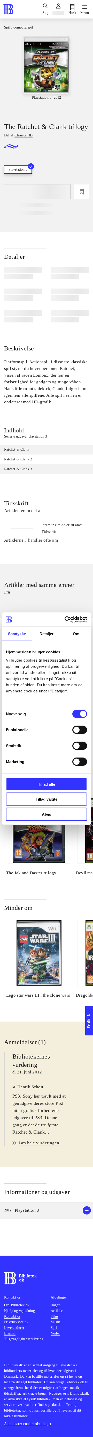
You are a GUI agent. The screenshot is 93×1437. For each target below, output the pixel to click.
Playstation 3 (18, 169)
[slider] (46, 75)
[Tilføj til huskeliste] (81, 191)
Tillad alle (46, 784)
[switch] (79, 730)
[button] (46, 1210)
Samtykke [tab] (17, 634)
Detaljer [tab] (47, 634)
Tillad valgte (46, 799)
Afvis (46, 814)
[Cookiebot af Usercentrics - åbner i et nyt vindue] (65, 619)
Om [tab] (76, 634)
